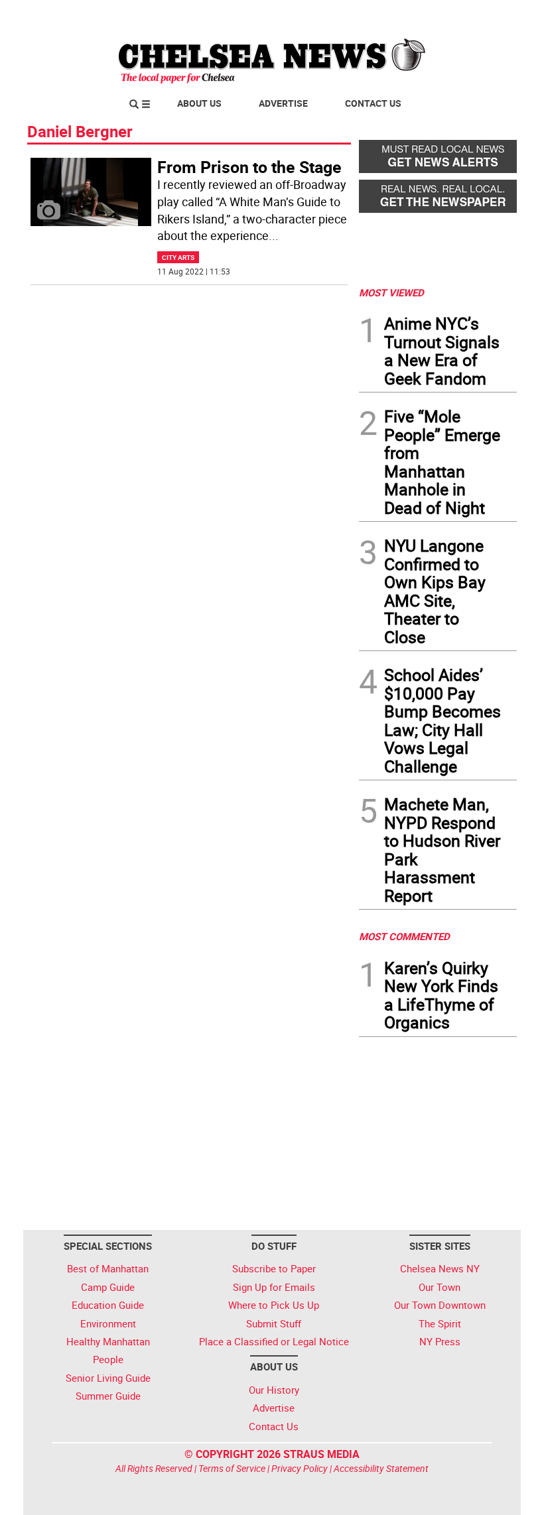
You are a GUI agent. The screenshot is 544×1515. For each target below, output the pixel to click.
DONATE (485, 15)
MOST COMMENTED (404, 936)
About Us (199, 103)
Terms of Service (231, 1468)
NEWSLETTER (410, 15)
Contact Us (373, 103)
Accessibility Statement (381, 1468)
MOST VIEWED (391, 292)
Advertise (283, 103)
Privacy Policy (299, 1468)
